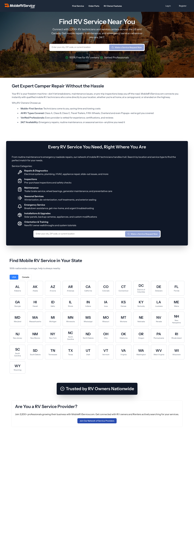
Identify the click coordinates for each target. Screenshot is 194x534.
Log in (168, 6)
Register (182, 6)
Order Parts (93, 6)
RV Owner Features (113, 6)
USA (14, 277)
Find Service (78, 6)
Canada (25, 277)
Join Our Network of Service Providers (97, 421)
